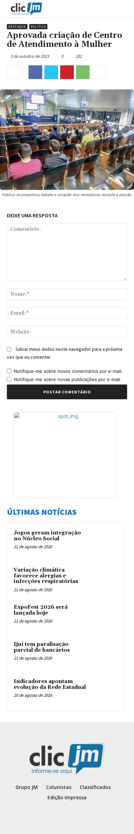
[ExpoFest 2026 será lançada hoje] (103, 616)
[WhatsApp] (83, 72)
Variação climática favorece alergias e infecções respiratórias (46, 576)
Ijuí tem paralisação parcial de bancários (42, 647)
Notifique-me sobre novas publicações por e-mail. (67, 379)
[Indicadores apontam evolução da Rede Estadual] (103, 691)
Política (38, 26)
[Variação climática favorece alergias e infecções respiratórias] (103, 579)
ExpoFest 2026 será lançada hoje (41, 610)
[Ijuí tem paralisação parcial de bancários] (103, 653)
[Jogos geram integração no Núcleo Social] (103, 542)
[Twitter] (51, 72)
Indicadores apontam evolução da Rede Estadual (50, 684)
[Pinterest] (67, 72)
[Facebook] (35, 72)
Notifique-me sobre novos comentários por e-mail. (68, 371)
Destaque (17, 26)
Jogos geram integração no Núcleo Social (47, 536)
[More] (99, 72)
